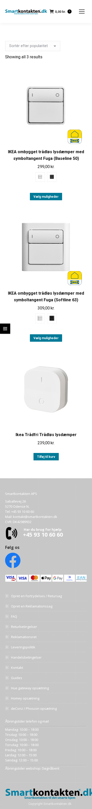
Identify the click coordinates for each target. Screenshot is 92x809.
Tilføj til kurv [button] (46, 457)
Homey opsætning (25, 698)
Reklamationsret (24, 637)
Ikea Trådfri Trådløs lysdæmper (46, 434)
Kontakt (17, 667)
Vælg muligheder (46, 196)
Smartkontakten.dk (57, 804)
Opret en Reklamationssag (31, 606)
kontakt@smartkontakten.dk (35, 516)
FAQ (14, 616)
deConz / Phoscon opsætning (34, 708)
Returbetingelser (24, 626)
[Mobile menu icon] (82, 11)
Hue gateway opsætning (30, 688)
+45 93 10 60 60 (22, 511)
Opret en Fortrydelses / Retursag (36, 596)
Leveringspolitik (23, 647)
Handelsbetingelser (26, 657)
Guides (16, 677)
